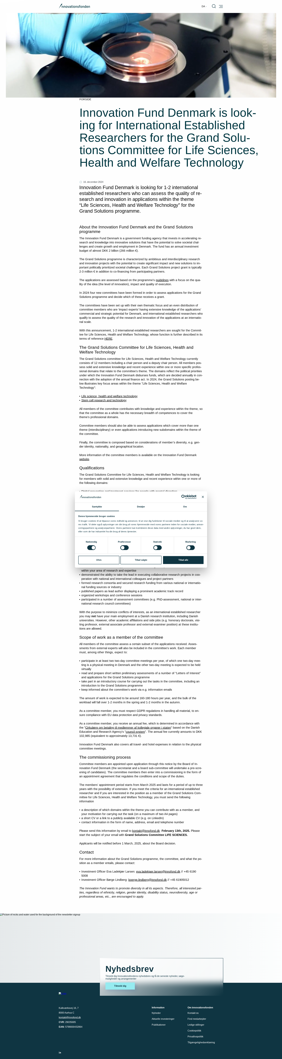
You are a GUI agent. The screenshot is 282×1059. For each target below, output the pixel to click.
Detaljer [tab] (141, 506)
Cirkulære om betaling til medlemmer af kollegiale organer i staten (128, 727)
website (84, 459)
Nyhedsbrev (129, 968)
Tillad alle (183, 560)
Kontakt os (193, 1013)
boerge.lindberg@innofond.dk (147, 879)
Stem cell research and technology (103, 400)
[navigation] (204, 6)
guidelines (162, 280)
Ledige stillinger (196, 1025)
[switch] (124, 547)
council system (135, 731)
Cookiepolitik (194, 1030)
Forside (85, 99)
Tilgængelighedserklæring (201, 1042)
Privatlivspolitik (195, 1036)
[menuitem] (204, 6)
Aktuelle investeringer (163, 1019)
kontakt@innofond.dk (146, 830)
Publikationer (159, 1025)
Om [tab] (185, 506)
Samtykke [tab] (97, 506)
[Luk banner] (203, 497)
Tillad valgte (141, 560)
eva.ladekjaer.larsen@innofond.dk (158, 871)
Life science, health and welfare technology (109, 396)
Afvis (98, 560)
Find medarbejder (197, 1019)
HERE (108, 338)
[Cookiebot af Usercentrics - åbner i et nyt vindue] (183, 497)
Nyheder (156, 1013)
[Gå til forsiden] (74, 6)
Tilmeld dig (120, 986)
